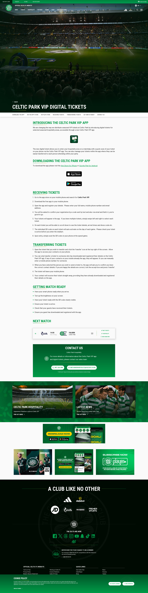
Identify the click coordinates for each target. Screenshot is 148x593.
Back (16, 102)
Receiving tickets (58, 115)
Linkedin (93, 536)
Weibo (74, 542)
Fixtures (39, 9)
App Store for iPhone (69, 166)
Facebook (55, 536)
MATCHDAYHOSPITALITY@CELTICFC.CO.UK (82, 367)
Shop (52, 9)
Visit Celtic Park (62, 9)
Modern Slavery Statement (30, 574)
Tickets (17, 1)
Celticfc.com (6, 1)
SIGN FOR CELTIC (67, 557)
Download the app (18, 115)
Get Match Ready (89, 115)
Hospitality (31, 9)
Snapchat (82, 536)
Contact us (100, 115)
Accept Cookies (115, 583)
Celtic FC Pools (54, 574)
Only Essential (129, 583)
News (16, 9)
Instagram (71, 536)
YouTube (77, 536)
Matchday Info (106, 336)
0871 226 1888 (59, 367)
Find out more (18, 414)
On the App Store (32, 115)
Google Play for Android (88, 166)
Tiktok (88, 536)
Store (25, 1)
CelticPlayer (36, 1)
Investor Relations (54, 572)
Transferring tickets (74, 115)
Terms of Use (27, 570)
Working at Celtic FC (55, 570)
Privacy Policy (27, 572)
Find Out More (17, 588)
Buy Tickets (106, 330)
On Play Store (45, 115)
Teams (47, 9)
